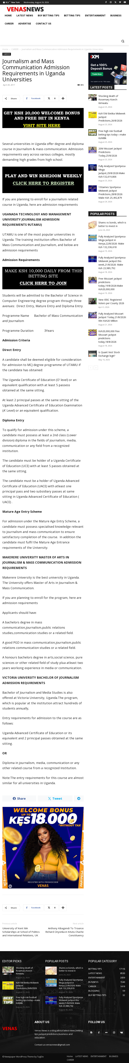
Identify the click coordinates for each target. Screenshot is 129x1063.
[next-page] (96, 368)
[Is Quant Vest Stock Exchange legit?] (92, 353)
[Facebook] (106, 2)
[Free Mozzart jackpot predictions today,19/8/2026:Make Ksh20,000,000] (92, 280)
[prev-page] (90, 368)
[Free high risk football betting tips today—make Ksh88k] (92, 132)
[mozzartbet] (43, 180)
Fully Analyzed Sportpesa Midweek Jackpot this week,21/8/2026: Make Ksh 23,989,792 (71, 1001)
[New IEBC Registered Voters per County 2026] (92, 301)
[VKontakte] (121, 1033)
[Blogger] (91, 1033)
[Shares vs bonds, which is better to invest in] (92, 225)
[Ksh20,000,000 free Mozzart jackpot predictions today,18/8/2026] (92, 332)
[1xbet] (43, 118)
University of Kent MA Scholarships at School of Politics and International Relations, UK (21, 932)
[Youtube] (125, 2)
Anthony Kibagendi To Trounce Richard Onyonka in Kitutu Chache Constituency (64, 932)
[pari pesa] (43, 847)
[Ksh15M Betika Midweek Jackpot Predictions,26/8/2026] (92, 115)
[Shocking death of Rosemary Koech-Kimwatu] (92, 97)
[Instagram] (111, 2)
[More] (63, 98)
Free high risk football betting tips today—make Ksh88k (112, 134)
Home (5, 49)
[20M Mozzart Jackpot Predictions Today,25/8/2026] (92, 150)
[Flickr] (106, 1033)
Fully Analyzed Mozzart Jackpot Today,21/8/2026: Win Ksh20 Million (112, 317)
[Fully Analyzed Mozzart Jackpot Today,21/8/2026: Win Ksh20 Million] (92, 315)
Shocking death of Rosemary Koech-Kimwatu (108, 99)
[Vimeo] (120, 2)
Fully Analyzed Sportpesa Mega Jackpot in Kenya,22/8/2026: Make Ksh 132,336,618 (71, 984)
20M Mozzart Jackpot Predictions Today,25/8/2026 (110, 152)
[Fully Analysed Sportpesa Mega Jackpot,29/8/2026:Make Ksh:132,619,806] (92, 167)
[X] (115, 2)
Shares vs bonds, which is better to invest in (71, 969)
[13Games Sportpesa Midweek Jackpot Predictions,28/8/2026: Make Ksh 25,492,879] (92, 188)
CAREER (14, 49)
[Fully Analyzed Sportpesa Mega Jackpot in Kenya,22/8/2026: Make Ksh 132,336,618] (92, 238)
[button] (123, 41)
